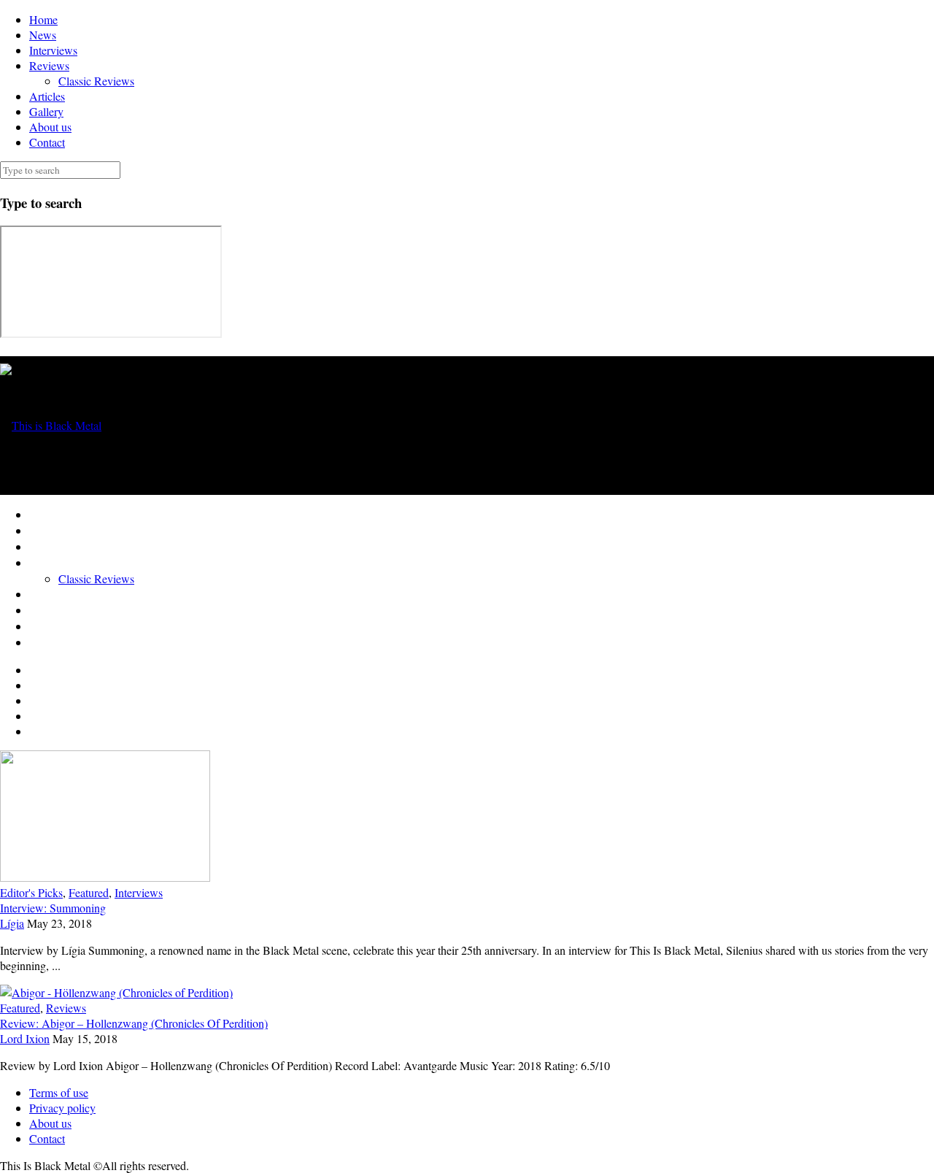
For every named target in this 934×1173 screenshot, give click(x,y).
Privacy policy (62, 1107)
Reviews (49, 65)
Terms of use (58, 1092)
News (42, 34)
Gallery (46, 111)
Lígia (12, 923)
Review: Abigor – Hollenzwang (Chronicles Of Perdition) (134, 1023)
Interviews (53, 50)
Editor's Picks (31, 892)
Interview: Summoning (53, 907)
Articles (47, 96)
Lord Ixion (25, 1038)
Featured (89, 892)
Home (43, 19)
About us (50, 126)
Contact (47, 142)
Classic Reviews (96, 80)
